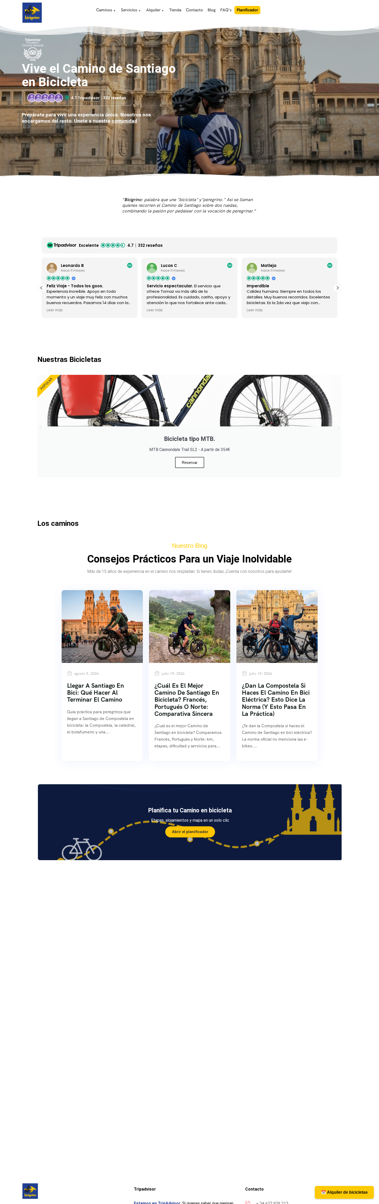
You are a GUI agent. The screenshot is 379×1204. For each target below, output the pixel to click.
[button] (337, 288)
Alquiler (153, 10)
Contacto (194, 10)
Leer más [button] (55, 310)
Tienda (175, 10)
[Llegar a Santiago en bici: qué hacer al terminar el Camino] (102, 626)
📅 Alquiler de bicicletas (344, 1192)
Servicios (129, 10)
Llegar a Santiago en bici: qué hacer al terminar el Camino (95, 692)
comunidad (124, 121)
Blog (212, 10)
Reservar (189, 462)
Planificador (247, 10)
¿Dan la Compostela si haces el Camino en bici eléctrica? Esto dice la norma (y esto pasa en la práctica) (276, 699)
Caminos (104, 10)
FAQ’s (226, 10)
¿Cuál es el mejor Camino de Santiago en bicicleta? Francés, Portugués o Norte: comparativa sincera (186, 699)
